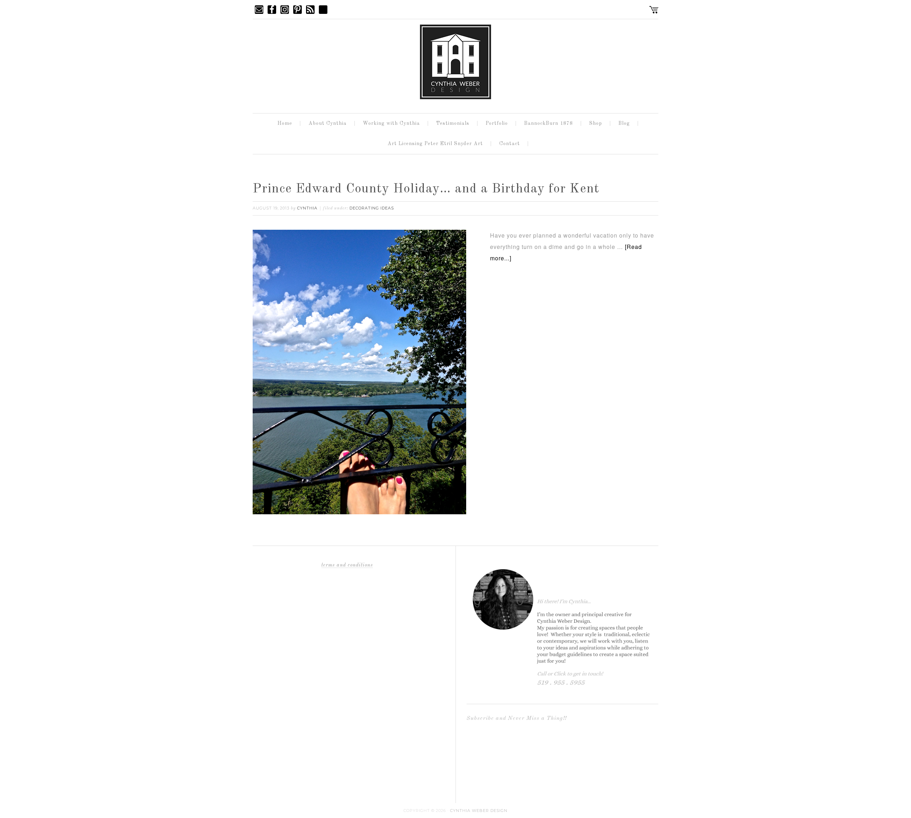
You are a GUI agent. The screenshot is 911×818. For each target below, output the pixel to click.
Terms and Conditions (347, 565)
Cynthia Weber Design (478, 810)
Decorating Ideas (371, 208)
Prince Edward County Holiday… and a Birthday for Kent (426, 189)
